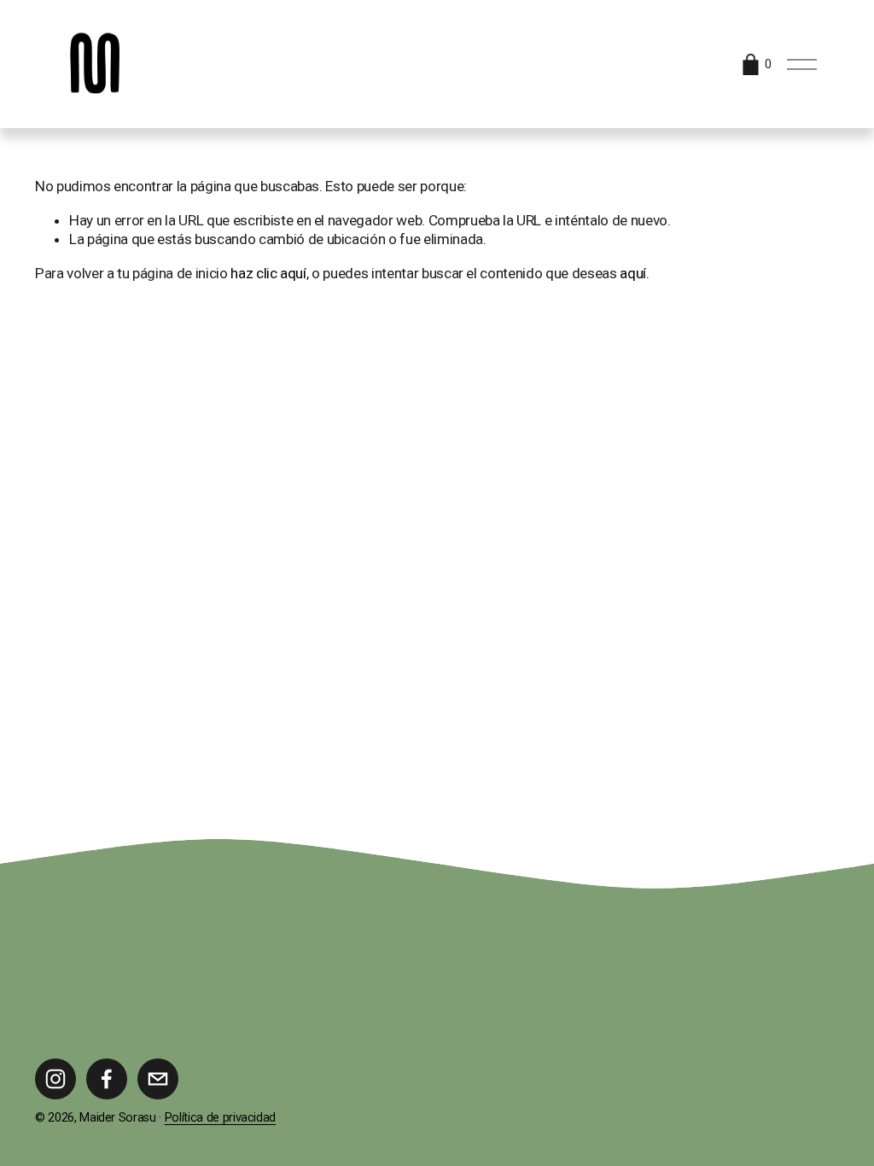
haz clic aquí (268, 273)
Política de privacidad (220, 1118)
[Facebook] (106, 1078)
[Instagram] (55, 1078)
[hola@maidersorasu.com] (157, 1078)
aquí (633, 273)
